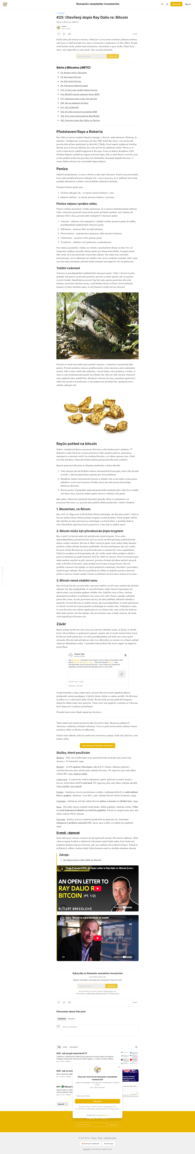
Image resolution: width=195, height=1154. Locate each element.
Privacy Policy (114, 1109)
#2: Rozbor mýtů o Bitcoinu (73, 72)
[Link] (53, 67)
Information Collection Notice (97, 1109)
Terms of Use (108, 1106)
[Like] (58, 34)
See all (61, 1104)
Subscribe (176, 4)
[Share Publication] (167, 4)
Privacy (93, 1138)
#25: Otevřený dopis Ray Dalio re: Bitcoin (80, 120)
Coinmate (61, 801)
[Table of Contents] (2, 577)
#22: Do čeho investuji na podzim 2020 (78, 111)
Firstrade (60, 819)
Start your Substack (91, 1143)
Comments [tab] (62, 1019)
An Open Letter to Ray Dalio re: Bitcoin (82, 860)
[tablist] (66, 1019)
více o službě (63, 786)
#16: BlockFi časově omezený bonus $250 (79, 94)
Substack (86, 1149)
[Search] (162, 4)
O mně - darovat (68, 832)
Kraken (59, 792)
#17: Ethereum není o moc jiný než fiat (78, 98)
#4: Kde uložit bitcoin (70, 81)
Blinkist (60, 757)
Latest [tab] (65, 1047)
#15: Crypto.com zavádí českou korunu (78, 90)
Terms (100, 1138)
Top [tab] (59, 1047)
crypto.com (61, 779)
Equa (58, 807)
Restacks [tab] (71, 1019)
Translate (61, 13)
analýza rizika (80, 774)
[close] (119, 1067)
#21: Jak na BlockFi (69, 107)
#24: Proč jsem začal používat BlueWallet (80, 116)
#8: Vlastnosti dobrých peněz (74, 85)
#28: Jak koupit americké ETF (71, 1053)
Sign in (188, 4)
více (81, 761)
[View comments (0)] (64, 34)
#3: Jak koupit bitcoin (70, 77)
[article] (97, 1059)
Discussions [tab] (74, 1047)
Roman (64, 26)
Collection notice (110, 1138)
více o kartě (75, 786)
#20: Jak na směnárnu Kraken (74, 103)
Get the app (108, 1143)
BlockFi (60, 767)
